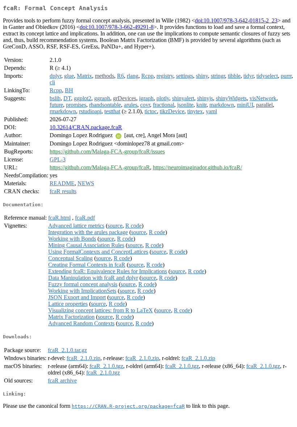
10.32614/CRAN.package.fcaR (86, 127)
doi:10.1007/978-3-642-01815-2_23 (236, 20)
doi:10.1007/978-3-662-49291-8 (117, 27)
